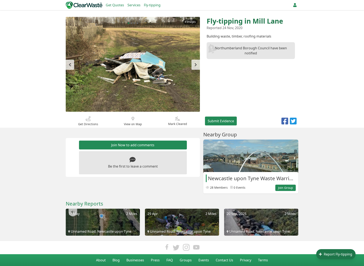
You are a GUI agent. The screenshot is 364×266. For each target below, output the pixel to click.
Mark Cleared (177, 124)
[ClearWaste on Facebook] (166, 248)
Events (203, 260)
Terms (263, 260)
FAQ (169, 260)
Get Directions (88, 124)
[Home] (84, 5)
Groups (186, 260)
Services (134, 5)
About (101, 260)
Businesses (135, 260)
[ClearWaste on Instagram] (186, 248)
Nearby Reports (84, 203)
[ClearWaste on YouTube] (196, 248)
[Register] (295, 5)
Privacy (245, 260)
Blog (116, 260)
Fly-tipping (152, 5)
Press (155, 260)
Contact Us (224, 260)
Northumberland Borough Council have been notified (251, 50)
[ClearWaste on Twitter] (176, 248)
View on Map (133, 124)
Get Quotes (115, 5)
